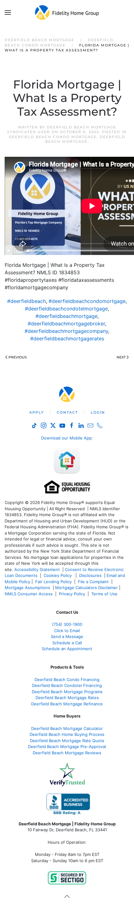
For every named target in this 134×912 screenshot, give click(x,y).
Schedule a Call (67, 642)
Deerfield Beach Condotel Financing (67, 685)
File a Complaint (94, 581)
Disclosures (90, 575)
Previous (17, 357)
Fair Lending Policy (53, 581)
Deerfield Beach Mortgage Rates (67, 697)
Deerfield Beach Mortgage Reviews (67, 752)
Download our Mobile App (66, 437)
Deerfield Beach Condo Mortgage (53, 137)
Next (121, 357)
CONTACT (67, 412)
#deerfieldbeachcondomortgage (87, 301)
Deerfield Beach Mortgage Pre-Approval (67, 746)
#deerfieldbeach (26, 301)
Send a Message (67, 636)
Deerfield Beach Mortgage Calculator (67, 728)
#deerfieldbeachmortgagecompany (66, 331)
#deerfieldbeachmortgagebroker (66, 323)
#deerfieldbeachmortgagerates (67, 338)
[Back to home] (67, 12)
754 (67, 624)
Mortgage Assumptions (27, 587)
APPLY (36, 412)
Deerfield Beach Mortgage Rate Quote (67, 740)
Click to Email (67, 630)
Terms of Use (105, 593)
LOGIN (98, 412)
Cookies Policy (58, 575)
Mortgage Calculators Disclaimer (86, 587)
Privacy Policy (72, 593)
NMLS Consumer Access (29, 593)
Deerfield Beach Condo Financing (67, 679)
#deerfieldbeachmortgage (67, 316)
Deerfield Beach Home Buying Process (67, 734)
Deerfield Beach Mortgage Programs (67, 691)
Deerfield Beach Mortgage (85, 139)
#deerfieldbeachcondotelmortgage (66, 308)
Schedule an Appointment (67, 648)
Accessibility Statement (37, 569)
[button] (8, 12)
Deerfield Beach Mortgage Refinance (67, 703)
